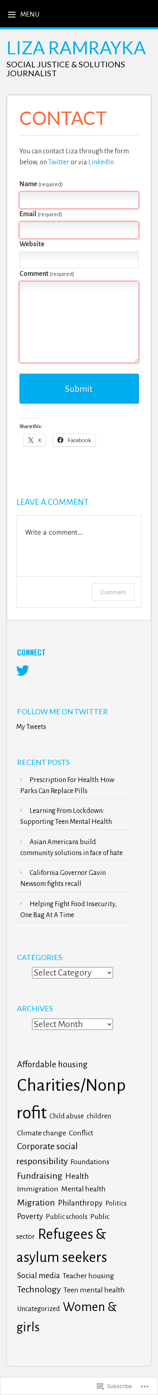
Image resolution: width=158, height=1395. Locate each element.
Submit (78, 389)
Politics (116, 1203)
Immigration (37, 1189)
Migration (36, 1203)
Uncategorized (38, 1309)
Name (41, 184)
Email (41, 214)
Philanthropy (80, 1203)
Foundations (89, 1162)
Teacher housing (88, 1276)
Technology (39, 1289)
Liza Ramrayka (76, 47)
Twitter (58, 162)
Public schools (67, 1217)
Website (32, 244)
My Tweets (31, 727)
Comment (47, 273)
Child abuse (66, 1116)
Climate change (41, 1133)
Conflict (81, 1133)
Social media (38, 1275)
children (99, 1116)
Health (77, 1176)
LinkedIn (101, 162)
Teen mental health (94, 1290)
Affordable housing (52, 1064)
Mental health (83, 1189)
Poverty (30, 1216)
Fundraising (39, 1176)
